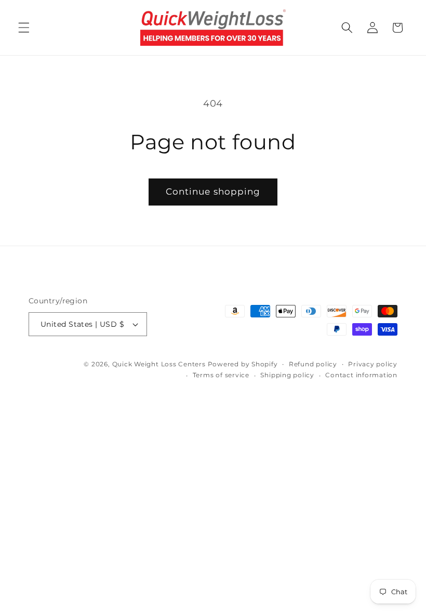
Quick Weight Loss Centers (159, 364)
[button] (23, 27)
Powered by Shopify (243, 364)
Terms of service (221, 375)
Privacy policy (372, 364)
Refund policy (313, 364)
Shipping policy (287, 375)
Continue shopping (213, 191)
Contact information (361, 375)
